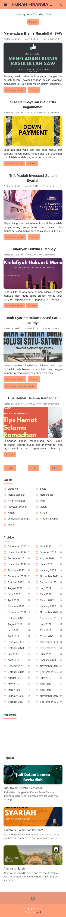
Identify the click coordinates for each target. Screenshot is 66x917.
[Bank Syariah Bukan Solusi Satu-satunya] (33, 361)
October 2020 (16, 647)
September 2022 (49, 582)
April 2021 (13, 635)
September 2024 (17, 558)
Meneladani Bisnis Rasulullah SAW (33, 33)
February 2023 (16, 570)
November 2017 (49, 695)
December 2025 (17, 546)
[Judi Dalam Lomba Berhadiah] (33, 783)
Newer (10, 467)
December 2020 (49, 641)
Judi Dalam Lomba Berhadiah (23, 788)
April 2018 (46, 689)
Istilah (43, 506)
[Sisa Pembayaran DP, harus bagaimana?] (33, 145)
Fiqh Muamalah (15, 163)
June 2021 (14, 630)
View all (33, 22)
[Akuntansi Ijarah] (33, 864)
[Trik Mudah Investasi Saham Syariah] (33, 219)
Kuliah (43, 512)
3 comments (49, 254)
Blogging (13, 488)
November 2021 (49, 612)
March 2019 (14, 689)
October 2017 (16, 701)
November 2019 (49, 665)
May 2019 (13, 683)
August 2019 (15, 677)
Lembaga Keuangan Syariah (21, 386)
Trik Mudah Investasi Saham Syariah (33, 178)
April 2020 (14, 659)
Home (33, 467)
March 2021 (47, 635)
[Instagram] (33, 899)
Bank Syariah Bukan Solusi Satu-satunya (33, 320)
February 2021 (16, 641)
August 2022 (15, 588)
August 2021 (15, 624)
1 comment (48, 186)
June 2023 (46, 564)
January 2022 (48, 606)
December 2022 (17, 576)
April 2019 (46, 683)
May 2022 (45, 594)
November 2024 (17, 552)
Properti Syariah (49, 518)
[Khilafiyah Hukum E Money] (33, 287)
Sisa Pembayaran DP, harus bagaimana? (33, 104)
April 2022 (13, 600)
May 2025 (46, 546)
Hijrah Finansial (16, 500)
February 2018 (16, 695)
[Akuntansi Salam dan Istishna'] (33, 825)
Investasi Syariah (15, 90)
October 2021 (16, 618)
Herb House (47, 494)
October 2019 (16, 671)
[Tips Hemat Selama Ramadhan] (33, 436)
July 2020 (13, 653)
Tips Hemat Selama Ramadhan (33, 398)
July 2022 (45, 588)
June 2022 (14, 594)
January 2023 (48, 570)
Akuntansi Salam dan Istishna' (23, 830)
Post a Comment (51, 39)
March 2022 (47, 600)
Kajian (35, 90)
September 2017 (49, 701)
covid (43, 488)
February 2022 (16, 606)
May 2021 (45, 630)
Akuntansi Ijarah (14, 868)
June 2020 (46, 653)
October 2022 (16, 582)
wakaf (11, 524)
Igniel (38, 912)
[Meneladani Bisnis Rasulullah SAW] (33, 72)
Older (56, 467)
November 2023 (17, 564)
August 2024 (47, 558)
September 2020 (49, 647)
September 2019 (49, 671)
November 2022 (49, 576)
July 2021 (45, 624)
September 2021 (49, 618)
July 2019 (45, 677)
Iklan (42, 500)
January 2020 (48, 659)
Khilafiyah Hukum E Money (33, 249)
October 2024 (48, 552)
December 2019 (17, 665)
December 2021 (17, 612)
